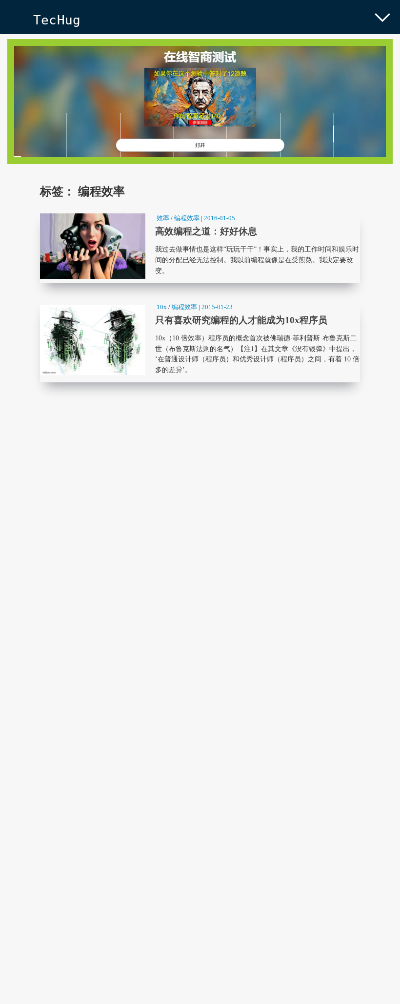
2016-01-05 (219, 218)
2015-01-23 (217, 307)
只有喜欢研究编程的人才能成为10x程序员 (200, 340)
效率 (163, 218)
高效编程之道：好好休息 (200, 246)
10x (162, 307)
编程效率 (187, 218)
